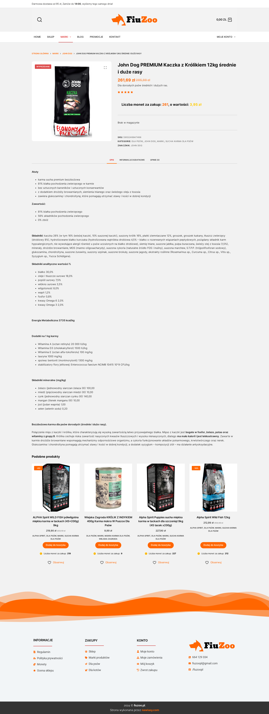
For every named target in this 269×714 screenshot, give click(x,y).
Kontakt (114, 36)
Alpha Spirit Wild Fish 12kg (213, 517)
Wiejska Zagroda (108, 539)
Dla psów (137, 141)
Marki (64, 36)
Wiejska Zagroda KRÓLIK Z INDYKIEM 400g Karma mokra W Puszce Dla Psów (108, 521)
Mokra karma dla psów (117, 536)
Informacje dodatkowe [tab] (132, 160)
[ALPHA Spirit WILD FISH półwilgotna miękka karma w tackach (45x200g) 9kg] (56, 488)
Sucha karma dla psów (179, 141)
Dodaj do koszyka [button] (56, 544)
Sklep (50, 36)
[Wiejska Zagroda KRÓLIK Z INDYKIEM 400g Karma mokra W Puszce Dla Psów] (108, 488)
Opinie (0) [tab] (155, 160)
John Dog (150, 141)
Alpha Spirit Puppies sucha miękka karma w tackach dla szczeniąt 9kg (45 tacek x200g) (160, 521)
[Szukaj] (39, 19)
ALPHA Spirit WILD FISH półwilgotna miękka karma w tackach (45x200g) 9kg (56, 521)
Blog (80, 36)
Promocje (96, 36)
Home (37, 36)
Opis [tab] (112, 160)
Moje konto (224, 36)
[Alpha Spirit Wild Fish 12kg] (213, 488)
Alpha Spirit (38, 536)
